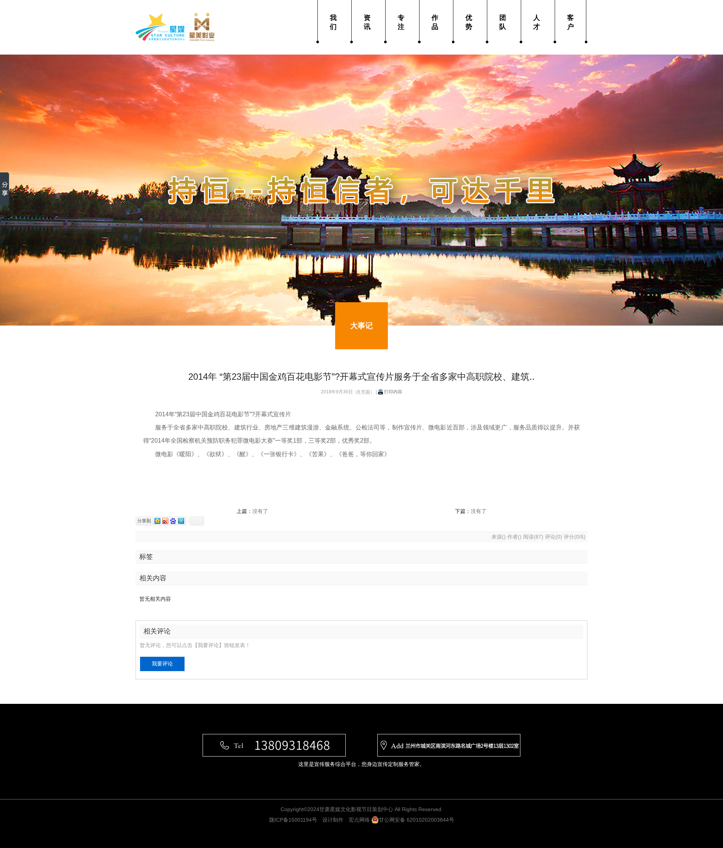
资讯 (367, 22)
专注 (401, 22)
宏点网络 (359, 820)
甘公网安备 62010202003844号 (416, 820)
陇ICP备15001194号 (293, 820)
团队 (502, 22)
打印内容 (392, 391)
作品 (435, 22)
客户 (570, 22)
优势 (468, 22)
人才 (536, 22)
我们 (333, 22)
